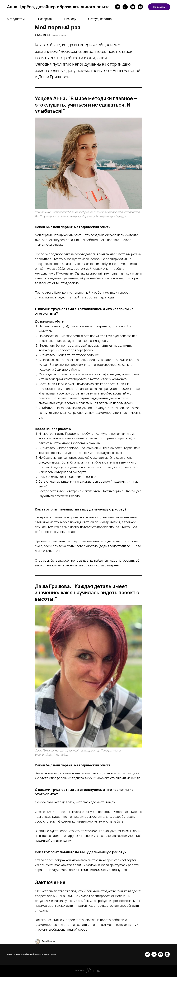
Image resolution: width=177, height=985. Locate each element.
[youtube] (132, 6)
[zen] (140, 6)
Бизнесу (70, 19)
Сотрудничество (100, 19)
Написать (159, 7)
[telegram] (117, 6)
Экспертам (44, 19)
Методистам (16, 19)
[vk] (125, 6)
